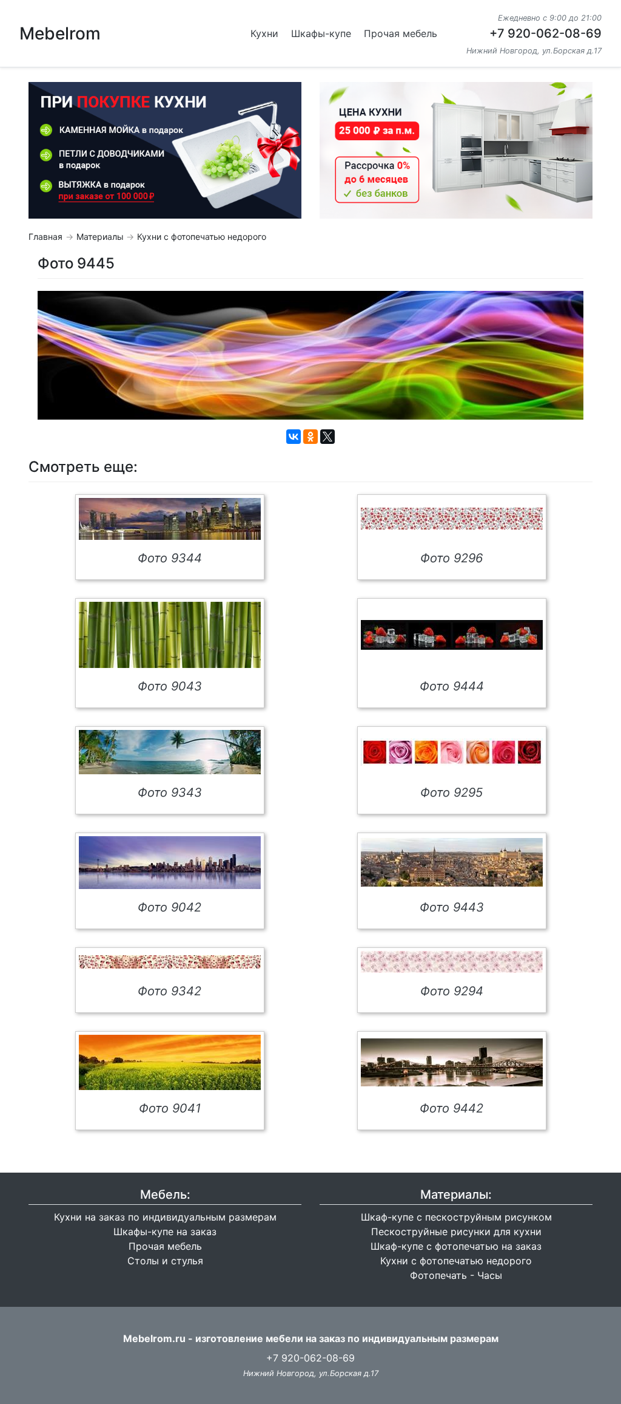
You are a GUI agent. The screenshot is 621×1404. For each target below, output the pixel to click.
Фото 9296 (451, 558)
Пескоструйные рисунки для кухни (456, 1231)
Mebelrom (60, 33)
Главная (45, 236)
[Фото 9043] (170, 635)
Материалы (100, 236)
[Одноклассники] (310, 436)
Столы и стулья (165, 1261)
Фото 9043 (170, 686)
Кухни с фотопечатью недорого (201, 236)
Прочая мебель (400, 33)
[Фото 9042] (170, 862)
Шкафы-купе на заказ (165, 1231)
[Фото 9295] (452, 752)
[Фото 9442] (452, 1062)
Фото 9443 (452, 907)
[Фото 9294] (452, 962)
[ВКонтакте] (293, 436)
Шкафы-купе (321, 33)
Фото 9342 (169, 991)
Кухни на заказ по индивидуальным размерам (165, 1217)
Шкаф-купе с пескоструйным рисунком (456, 1217)
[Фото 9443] (452, 862)
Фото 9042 (169, 907)
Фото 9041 (170, 1108)
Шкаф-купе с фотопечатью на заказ (456, 1246)
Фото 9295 (451, 792)
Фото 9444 (452, 686)
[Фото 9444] (452, 635)
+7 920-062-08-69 (545, 33)
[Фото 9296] (452, 519)
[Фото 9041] (170, 1062)
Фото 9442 (451, 1108)
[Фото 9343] (170, 752)
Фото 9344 (170, 558)
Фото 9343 (170, 792)
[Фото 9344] (170, 519)
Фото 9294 (451, 991)
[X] (327, 436)
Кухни (264, 33)
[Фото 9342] (170, 962)
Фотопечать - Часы (456, 1275)
